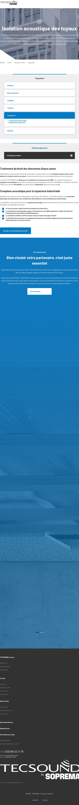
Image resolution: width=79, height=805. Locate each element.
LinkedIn (35, 800)
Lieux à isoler (4, 691)
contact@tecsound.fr (12, 755)
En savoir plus (35, 291)
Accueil (2, 62)
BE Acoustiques (5, 666)
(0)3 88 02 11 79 (14, 751)
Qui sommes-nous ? (6, 710)
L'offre (9, 62)
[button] (37, 632)
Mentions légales (5, 740)
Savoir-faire (4, 707)
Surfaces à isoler (19, 62)
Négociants (3, 663)
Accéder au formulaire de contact (15, 231)
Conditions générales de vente (9, 744)
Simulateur (3, 684)
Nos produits (4, 694)
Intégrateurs (4, 670)
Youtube (45, 800)
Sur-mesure (3, 714)
